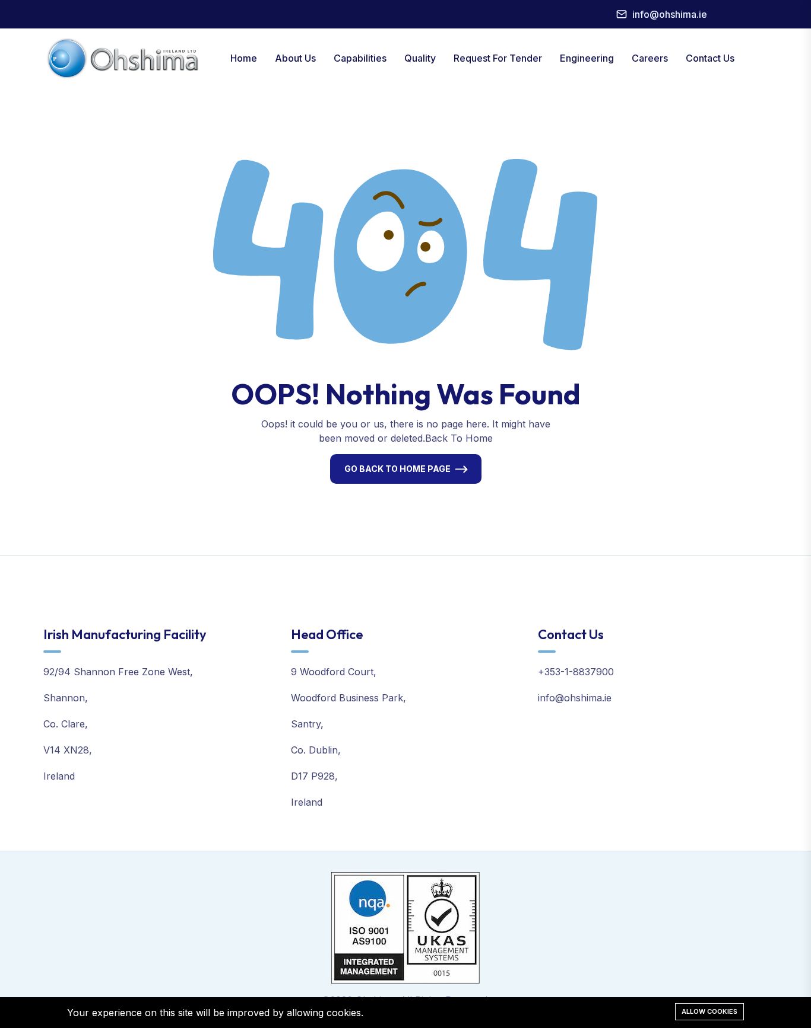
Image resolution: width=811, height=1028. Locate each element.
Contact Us (710, 58)
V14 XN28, (67, 750)
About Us (295, 58)
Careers (650, 58)
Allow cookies (709, 1011)
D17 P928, (314, 776)
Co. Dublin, (316, 750)
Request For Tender (498, 58)
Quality (420, 58)
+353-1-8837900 (576, 672)
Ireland (59, 776)
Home (243, 58)
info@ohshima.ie (669, 14)
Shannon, (65, 698)
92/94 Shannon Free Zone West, (118, 672)
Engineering (587, 58)
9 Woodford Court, (333, 672)
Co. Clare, (65, 724)
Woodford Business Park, (348, 698)
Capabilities (360, 58)
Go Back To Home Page (397, 469)
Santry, (307, 724)
